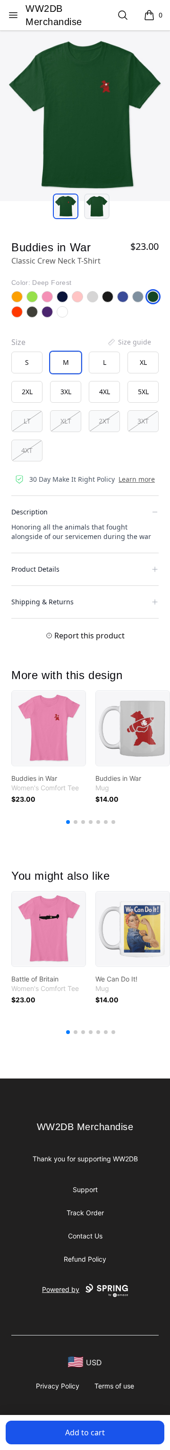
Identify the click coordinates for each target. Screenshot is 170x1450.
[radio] (26, 362)
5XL (143, 391)
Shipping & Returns (42, 601)
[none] (129, 342)
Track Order (85, 1213)
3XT (143, 420)
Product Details (35, 569)
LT (27, 420)
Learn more (137, 479)
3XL (65, 391)
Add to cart (85, 1432)
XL (143, 362)
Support (85, 1189)
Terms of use (114, 1386)
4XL (104, 391)
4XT (27, 450)
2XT (104, 420)
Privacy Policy (57, 1386)
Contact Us (85, 1236)
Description (29, 511)
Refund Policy (85, 1259)
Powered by (60, 1289)
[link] (48, 728)
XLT (65, 420)
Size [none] (18, 342)
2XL (27, 391)
